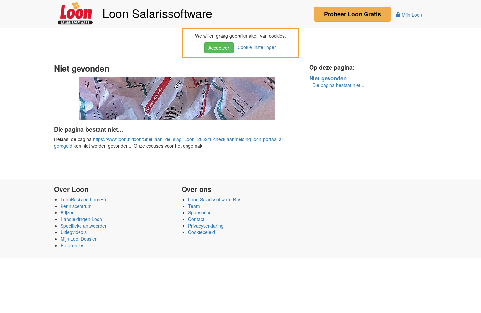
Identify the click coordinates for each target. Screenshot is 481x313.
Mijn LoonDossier (79, 238)
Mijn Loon (411, 14)
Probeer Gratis (352, 14)
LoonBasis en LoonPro (84, 199)
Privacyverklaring (205, 225)
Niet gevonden (328, 78)
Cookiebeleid (201, 232)
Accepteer (218, 48)
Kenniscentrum (76, 206)
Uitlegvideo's (74, 232)
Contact (196, 219)
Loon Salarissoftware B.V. (214, 199)
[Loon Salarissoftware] (76, 12)
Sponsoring (200, 212)
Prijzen (68, 212)
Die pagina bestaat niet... (338, 85)
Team (194, 206)
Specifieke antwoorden (84, 225)
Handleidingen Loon (81, 219)
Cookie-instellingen (256, 47)
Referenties (72, 245)
